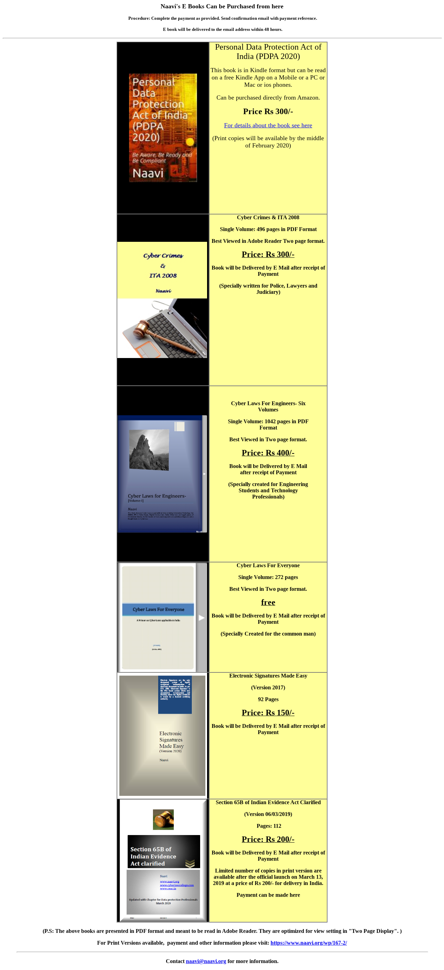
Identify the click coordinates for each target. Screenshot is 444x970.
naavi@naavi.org (206, 961)
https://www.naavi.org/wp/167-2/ (309, 943)
